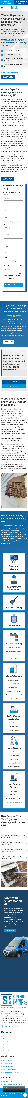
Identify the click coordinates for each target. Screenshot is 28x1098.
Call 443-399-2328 (9, 72)
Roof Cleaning (14, 759)
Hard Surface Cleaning (14, 785)
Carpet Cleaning (14, 676)
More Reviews (8, 342)
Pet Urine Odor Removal (14, 691)
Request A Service (8, 77)
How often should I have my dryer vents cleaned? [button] (12, 843)
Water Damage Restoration (14, 717)
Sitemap (8, 1095)
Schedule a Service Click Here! (21, 2)
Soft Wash (14, 791)
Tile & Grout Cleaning (14, 795)
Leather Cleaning (14, 698)
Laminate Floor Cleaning (14, 802)
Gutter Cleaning (14, 755)
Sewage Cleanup (14, 726)
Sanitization (14, 625)
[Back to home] (14, 8)
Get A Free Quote (7, 179)
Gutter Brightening (14, 767)
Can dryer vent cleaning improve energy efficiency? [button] (11, 857)
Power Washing (14, 747)
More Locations (9, 930)
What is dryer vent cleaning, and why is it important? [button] (13, 836)
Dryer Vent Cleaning (14, 567)
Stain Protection (14, 684)
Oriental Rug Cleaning (14, 687)
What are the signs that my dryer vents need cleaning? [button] (11, 850)
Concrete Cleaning (14, 763)
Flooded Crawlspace (14, 730)
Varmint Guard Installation (14, 588)
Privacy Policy (11, 278)
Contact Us (14, 382)
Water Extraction (14, 723)
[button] (2, 8)
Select (6, 257)
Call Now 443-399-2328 (7, 2)
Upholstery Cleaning (14, 680)
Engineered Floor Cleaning (14, 798)
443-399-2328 (14, 386)
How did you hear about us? (13, 266)
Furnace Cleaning (14, 607)
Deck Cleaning (14, 752)
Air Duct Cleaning (14, 643)
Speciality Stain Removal (14, 695)
